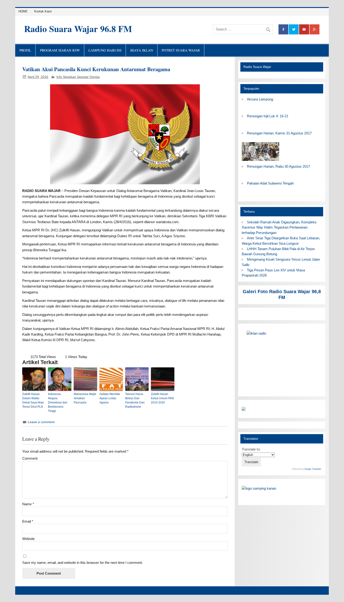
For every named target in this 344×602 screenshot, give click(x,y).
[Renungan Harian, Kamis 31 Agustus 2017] (260, 161)
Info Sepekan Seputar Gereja (78, 77)
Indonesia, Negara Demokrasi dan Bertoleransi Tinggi (57, 402)
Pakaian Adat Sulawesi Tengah (270, 183)
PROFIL (25, 50)
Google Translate (312, 469)
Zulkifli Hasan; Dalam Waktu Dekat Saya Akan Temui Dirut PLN (33, 400)
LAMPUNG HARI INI (104, 50)
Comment (29, 458)
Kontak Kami (43, 11)
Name (28, 504)
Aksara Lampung (260, 99)
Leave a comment (41, 422)
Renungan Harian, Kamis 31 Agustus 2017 (279, 133)
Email (27, 521)
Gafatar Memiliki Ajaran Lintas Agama (109, 398)
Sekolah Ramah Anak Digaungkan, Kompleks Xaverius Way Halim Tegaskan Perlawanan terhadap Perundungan (279, 227)
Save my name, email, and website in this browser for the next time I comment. (82, 562)
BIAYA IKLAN (141, 50)
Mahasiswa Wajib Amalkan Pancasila (85, 398)
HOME (23, 11)
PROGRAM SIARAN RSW (60, 50)
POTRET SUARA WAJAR (181, 50)
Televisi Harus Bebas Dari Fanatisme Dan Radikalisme (135, 400)
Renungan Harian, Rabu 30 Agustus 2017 (278, 166)
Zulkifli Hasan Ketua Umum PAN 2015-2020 (162, 398)
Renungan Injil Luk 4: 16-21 (267, 116)
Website (28, 538)
